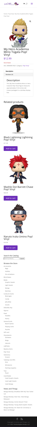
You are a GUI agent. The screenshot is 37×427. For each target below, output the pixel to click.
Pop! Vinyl (11, 14)
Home (5, 14)
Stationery (7, 355)
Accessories (7, 266)
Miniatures (8, 365)
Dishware (8, 337)
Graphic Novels (10, 282)
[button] (30, 21)
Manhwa (8, 291)
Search (22, 258)
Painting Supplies (10, 368)
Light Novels (9, 285)
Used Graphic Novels (11, 378)
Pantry (7, 318)
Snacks (7, 305)
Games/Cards (8, 321)
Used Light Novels (11, 381)
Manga (7, 288)
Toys (5, 371)
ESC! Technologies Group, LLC (20, 424)
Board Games (9, 324)
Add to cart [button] (10, 148)
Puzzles (7, 329)
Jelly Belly (8, 302)
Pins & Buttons (9, 274)
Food (5, 313)
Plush (7, 373)
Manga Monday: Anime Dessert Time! (16, 402)
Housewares (7, 335)
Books (5, 280)
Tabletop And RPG (9, 360)
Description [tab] (9, 71)
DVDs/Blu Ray (8, 307)
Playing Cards (9, 326)
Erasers (7, 357)
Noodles (7, 316)
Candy (7, 299)
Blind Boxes (7, 277)
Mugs (7, 340)
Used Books (7, 376)
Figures (6, 310)
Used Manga (9, 384)
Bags (6, 268)
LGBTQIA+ (7, 346)
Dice (6, 362)
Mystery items (8, 349)
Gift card (6, 332)
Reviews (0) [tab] (9, 74)
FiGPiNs (7, 271)
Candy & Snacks (9, 294)
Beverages (8, 296)
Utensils (7, 343)
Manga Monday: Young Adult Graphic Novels (18, 405)
